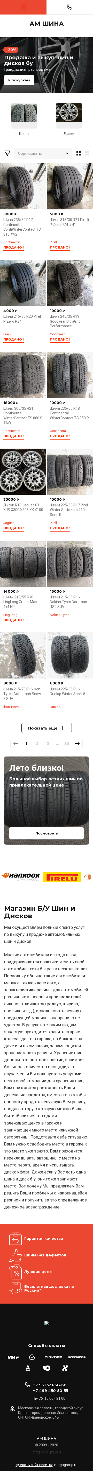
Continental (11, 242)
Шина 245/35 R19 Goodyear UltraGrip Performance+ (65, 321)
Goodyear (57, 334)
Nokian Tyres (59, 615)
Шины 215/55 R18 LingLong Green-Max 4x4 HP (20, 602)
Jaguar (8, 523)
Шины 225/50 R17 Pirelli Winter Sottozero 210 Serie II (69, 510)
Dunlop (55, 707)
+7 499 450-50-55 (50, 1390)
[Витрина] (77, 153)
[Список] (88, 153)
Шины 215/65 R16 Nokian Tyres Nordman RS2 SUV (68, 602)
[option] (46, 65)
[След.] (77, 743)
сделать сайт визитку (34, 1465)
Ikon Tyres (11, 707)
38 (67, 743)
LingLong (10, 615)
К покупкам (19, 80)
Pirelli (54, 242)
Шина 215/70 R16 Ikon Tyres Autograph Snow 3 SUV (22, 694)
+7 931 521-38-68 (49, 1384)
